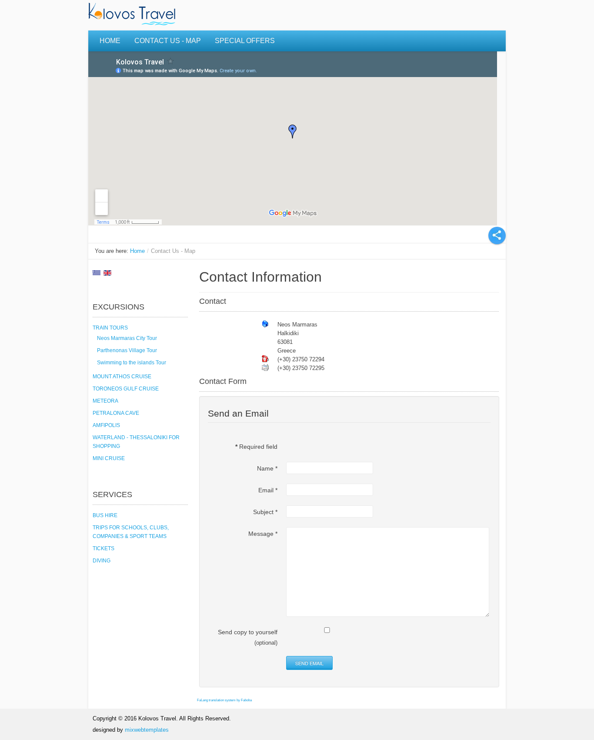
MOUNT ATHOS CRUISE (122, 376)
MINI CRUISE (109, 458)
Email (267, 490)
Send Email (309, 662)
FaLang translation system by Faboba (224, 700)
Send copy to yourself (247, 632)
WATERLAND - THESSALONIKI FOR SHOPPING (136, 441)
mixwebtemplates (147, 730)
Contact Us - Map (167, 40)
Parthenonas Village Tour (127, 350)
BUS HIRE (105, 515)
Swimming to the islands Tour (131, 363)
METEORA (105, 401)
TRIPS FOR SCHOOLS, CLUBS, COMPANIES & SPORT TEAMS (131, 532)
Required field (256, 446)
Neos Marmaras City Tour (127, 338)
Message (262, 533)
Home (110, 40)
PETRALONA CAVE (116, 413)
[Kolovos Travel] (134, 15)
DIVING (101, 561)
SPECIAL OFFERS (245, 40)
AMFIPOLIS (106, 425)
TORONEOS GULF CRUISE (126, 389)
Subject (265, 511)
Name (267, 468)
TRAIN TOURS (110, 328)
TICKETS (103, 548)
